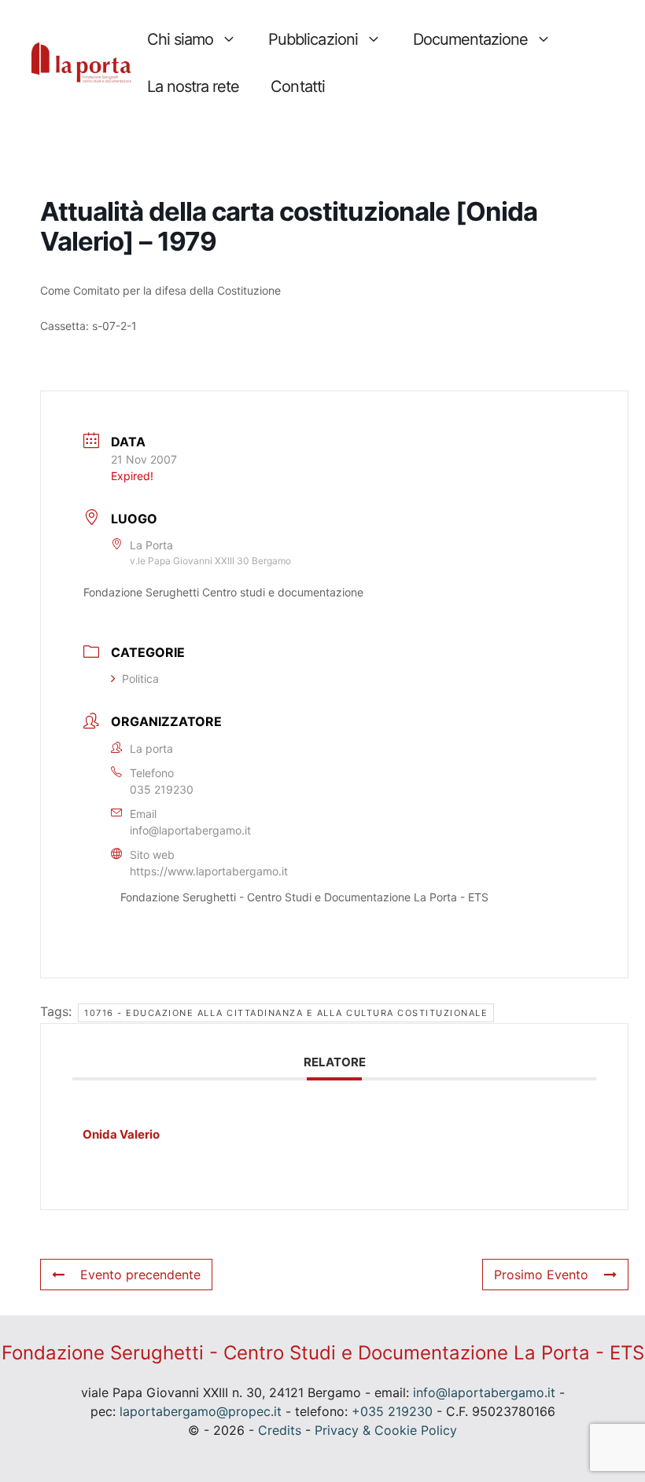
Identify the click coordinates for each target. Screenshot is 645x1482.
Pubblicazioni (312, 39)
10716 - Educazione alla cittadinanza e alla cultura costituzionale (286, 1012)
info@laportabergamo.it (190, 830)
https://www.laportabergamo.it (209, 871)
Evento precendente (140, 1274)
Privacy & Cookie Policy (386, 1430)
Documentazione (470, 39)
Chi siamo (180, 39)
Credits (279, 1430)
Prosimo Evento (541, 1274)
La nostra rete (193, 86)
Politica (140, 678)
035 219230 (162, 789)
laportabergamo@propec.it (201, 1411)
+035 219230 (392, 1411)
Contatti (297, 86)
